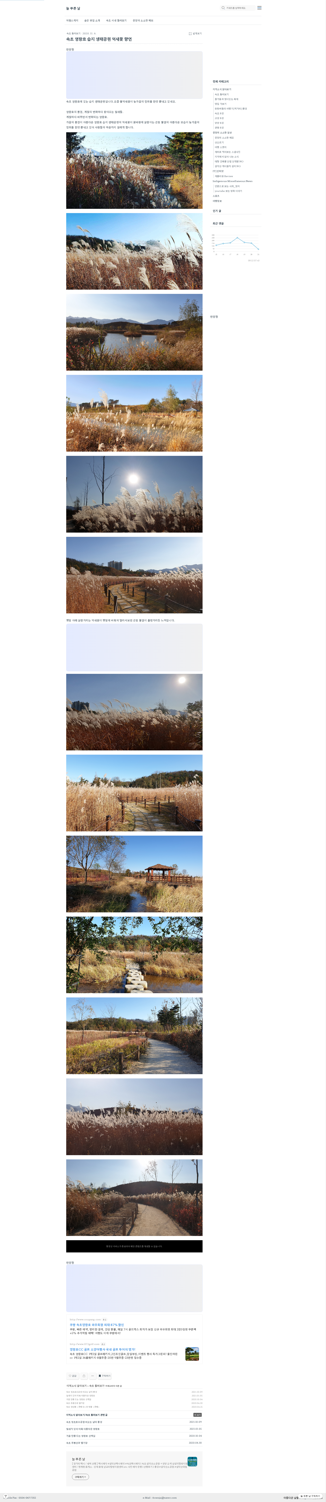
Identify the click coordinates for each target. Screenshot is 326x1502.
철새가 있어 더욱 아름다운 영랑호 (80, 1395)
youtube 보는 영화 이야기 (228, 191)
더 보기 (197, 1414)
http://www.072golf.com (84, 1344)
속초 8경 (219, 113)
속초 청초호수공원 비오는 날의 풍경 (81, 1391)
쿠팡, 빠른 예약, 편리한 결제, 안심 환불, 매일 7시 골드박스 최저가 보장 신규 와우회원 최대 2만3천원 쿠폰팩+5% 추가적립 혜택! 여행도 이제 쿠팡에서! (133, 1331)
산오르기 (219, 142)
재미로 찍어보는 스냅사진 (228, 151)
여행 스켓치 (221, 147)
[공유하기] (84, 1375)
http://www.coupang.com (85, 1319)
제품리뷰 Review (224, 176)
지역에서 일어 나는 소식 (227, 156)
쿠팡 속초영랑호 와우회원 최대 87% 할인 (97, 1325)
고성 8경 (219, 118)
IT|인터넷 (218, 171)
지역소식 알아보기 (77, 1385)
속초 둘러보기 (73, 33)
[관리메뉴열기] (5, 1496)
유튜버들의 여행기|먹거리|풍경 (231, 108)
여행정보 (217, 201)
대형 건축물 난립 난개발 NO (229, 161)
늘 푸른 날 (73, 8)
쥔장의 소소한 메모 (143, 20)
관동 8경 (219, 127)
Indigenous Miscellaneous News (232, 181)
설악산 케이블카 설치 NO (228, 166)
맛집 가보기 (221, 103)
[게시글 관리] (93, 1375)
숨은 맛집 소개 (92, 20)
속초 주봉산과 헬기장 (75, 1402)
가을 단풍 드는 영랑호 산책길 (78, 1399)
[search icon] (223, 8)
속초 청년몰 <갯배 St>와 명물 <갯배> (82, 1406)
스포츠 (216, 195)
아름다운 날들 (291, 1497)
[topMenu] (259, 7)
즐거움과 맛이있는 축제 (226, 99)
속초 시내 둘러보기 (116, 20)
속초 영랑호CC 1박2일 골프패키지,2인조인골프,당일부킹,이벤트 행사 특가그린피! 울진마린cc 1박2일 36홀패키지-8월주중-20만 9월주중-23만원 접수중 (124, 1355)
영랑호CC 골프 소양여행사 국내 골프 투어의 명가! (102, 1349)
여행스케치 (72, 20)
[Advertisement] (135, 75)
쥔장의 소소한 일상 (222, 132)
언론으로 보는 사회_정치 (227, 186)
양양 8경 (219, 122)
